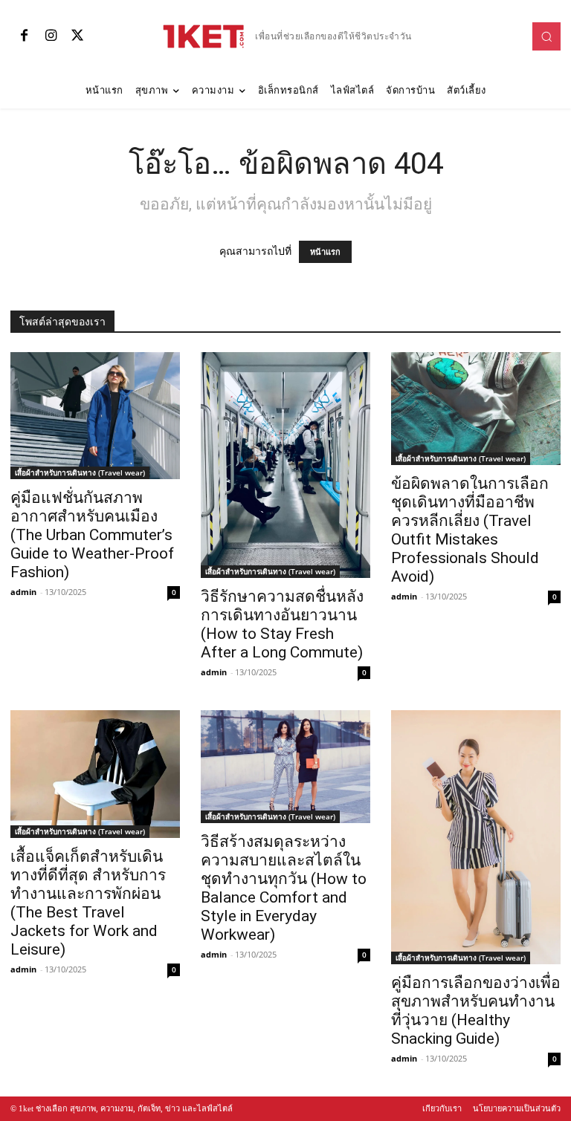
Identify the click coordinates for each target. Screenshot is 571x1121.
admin (23, 591)
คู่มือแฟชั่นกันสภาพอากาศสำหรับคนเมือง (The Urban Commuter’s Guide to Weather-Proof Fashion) (92, 535)
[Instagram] (50, 36)
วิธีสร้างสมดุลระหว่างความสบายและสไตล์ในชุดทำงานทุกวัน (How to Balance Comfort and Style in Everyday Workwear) (284, 888)
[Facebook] (23, 36)
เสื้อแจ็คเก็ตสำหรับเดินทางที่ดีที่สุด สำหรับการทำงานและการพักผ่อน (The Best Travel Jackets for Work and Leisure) (88, 903)
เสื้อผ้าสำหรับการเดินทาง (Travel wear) (80, 472)
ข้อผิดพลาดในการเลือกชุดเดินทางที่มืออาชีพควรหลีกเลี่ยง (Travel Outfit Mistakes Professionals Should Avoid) (470, 530)
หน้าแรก (325, 252)
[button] (546, 36)
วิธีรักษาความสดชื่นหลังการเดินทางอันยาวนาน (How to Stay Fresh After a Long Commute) (282, 624)
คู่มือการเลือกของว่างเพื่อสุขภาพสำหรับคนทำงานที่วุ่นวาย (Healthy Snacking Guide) (476, 1010)
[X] (77, 36)
